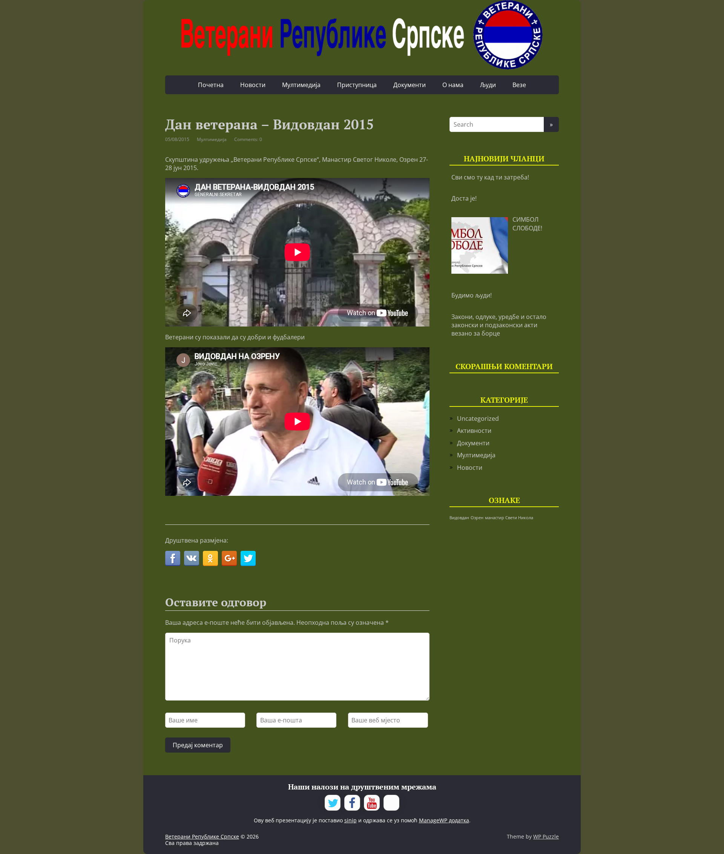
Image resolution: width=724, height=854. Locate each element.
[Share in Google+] (229, 558)
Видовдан (459, 517)
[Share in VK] (191, 558)
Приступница (357, 85)
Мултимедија (301, 85)
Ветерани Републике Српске (202, 836)
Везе (519, 85)
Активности (474, 430)
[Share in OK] (210, 558)
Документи (409, 85)
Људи (488, 85)
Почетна (211, 85)
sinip (350, 820)
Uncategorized (478, 418)
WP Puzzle (546, 836)
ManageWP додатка (444, 820)
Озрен (477, 517)
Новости (252, 85)
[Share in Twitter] (248, 558)
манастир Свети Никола (509, 517)
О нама (452, 85)
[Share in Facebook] (172, 558)
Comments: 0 (248, 139)
